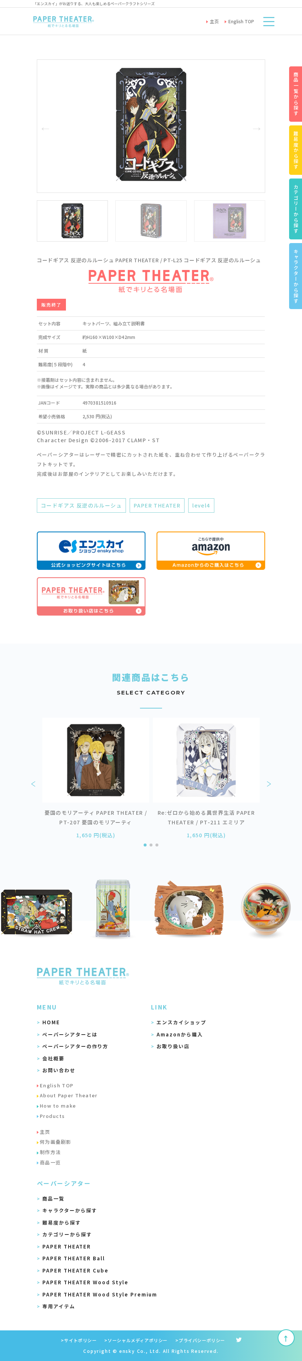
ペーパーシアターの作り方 (75, 1046)
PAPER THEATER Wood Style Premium (99, 1294)
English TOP (56, 1085)
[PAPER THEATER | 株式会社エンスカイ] (63, 21)
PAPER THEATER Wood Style (85, 1282)
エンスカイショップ (181, 1022)
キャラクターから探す (69, 1210)
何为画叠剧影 (55, 1141)
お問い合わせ (59, 1070)
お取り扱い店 (173, 1046)
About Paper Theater (69, 1095)
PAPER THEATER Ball (73, 1258)
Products (52, 1115)
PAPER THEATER (157, 505)
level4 (201, 505)
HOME (51, 1022)
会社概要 (53, 1058)
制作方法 (50, 1152)
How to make (58, 1105)
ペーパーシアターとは (70, 1034)
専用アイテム (58, 1306)
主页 (45, 1131)
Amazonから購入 (180, 1034)
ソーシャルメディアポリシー (138, 1340)
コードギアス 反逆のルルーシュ (81, 505)
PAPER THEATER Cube (75, 1270)
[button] (45, 126)
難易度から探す (61, 1222)
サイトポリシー (80, 1340)
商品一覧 (53, 1198)
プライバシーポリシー (202, 1340)
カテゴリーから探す (67, 1234)
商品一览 (50, 1162)
